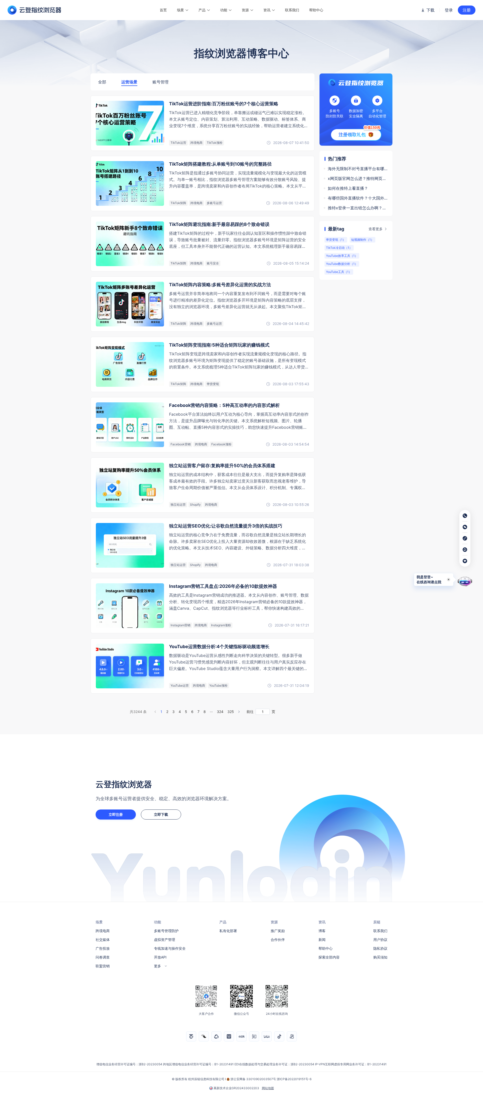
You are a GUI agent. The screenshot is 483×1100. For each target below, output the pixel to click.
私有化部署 (228, 931)
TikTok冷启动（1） (339, 248)
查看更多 (376, 229)
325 (230, 711)
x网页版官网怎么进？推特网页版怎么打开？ (357, 178)
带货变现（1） (336, 240)
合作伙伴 (278, 939)
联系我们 (292, 10)
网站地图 (268, 1088)
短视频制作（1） (362, 240)
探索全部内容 (329, 957)
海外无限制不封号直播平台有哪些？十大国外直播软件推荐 (357, 168)
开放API (160, 957)
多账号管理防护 (166, 931)
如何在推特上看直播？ (348, 188)
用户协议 (380, 939)
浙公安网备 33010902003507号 (253, 1079)
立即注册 (116, 814)
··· (211, 711)
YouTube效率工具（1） (342, 256)
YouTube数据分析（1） (342, 264)
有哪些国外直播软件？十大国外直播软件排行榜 (357, 198)
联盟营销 (103, 966)
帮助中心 (316, 10)
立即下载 (161, 814)
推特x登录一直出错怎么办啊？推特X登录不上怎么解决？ (357, 207)
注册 (467, 10)
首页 (163, 10)
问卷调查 (103, 957)
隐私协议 (380, 948)
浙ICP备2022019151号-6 (294, 1079)
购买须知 (380, 957)
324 (220, 711)
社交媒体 (103, 939)
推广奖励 (278, 931)
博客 (322, 931)
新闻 (322, 939)
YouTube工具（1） (339, 272)
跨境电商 (103, 931)
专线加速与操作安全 (170, 948)
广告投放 (103, 948)
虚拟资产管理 (164, 939)
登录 (449, 10)
